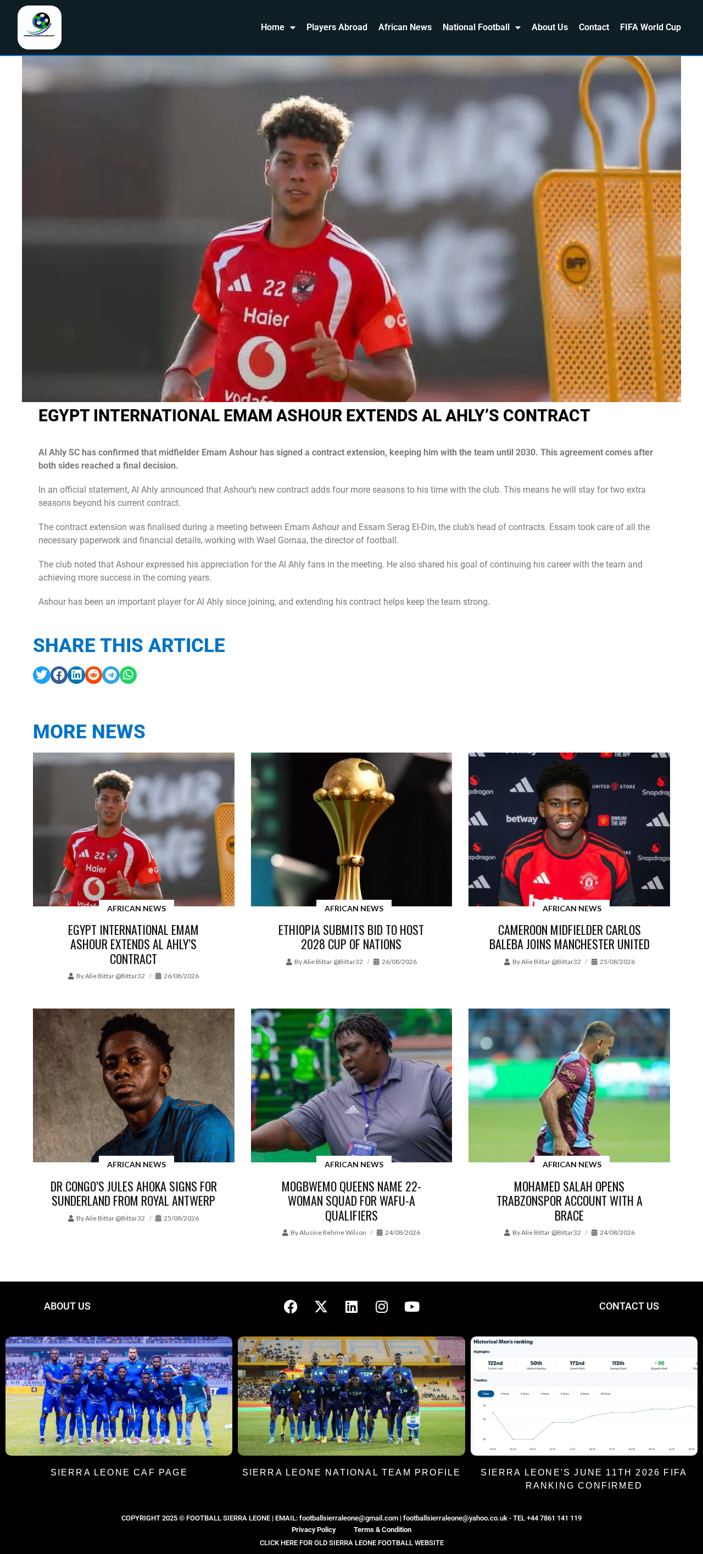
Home (272, 27)
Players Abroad (336, 27)
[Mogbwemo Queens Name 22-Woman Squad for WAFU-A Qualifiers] (352, 1086)
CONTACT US (629, 1306)
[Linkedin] (351, 1306)
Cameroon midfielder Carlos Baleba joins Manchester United (569, 937)
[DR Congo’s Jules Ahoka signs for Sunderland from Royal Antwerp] (134, 1086)
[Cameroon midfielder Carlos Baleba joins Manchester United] (569, 830)
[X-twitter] (321, 1306)
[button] (42, 675)
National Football (476, 27)
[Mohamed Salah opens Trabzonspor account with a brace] (569, 1086)
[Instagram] (381, 1306)
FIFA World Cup (650, 27)
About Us (550, 27)
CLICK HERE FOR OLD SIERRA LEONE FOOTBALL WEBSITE (352, 1543)
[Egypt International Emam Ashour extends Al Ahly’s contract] (134, 830)
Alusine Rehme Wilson (332, 1232)
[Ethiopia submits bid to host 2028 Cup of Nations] (352, 830)
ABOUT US (67, 1306)
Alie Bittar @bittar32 (115, 976)
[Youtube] (412, 1306)
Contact (594, 27)
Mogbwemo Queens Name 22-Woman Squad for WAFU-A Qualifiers (351, 1200)
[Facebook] (291, 1306)
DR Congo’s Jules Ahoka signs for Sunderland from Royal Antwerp (134, 1193)
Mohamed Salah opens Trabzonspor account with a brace (569, 1200)
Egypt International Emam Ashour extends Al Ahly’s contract (133, 944)
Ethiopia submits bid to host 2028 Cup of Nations (351, 937)
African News (405, 27)
